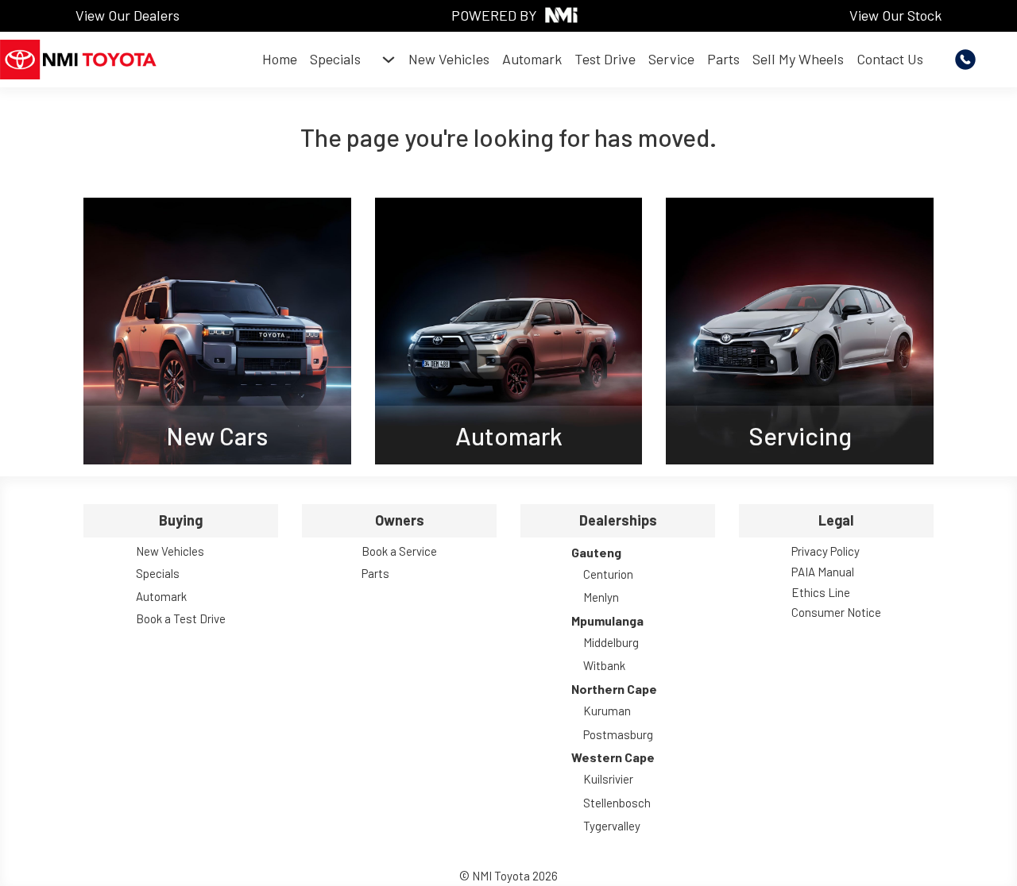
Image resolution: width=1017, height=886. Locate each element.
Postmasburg (618, 734)
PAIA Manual (822, 571)
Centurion (608, 574)
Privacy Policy (825, 551)
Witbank (604, 665)
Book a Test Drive (181, 618)
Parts (723, 58)
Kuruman (607, 710)
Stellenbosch (617, 802)
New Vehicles (448, 58)
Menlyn (601, 597)
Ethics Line (820, 592)
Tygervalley (611, 826)
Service (671, 58)
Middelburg (611, 642)
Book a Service (399, 551)
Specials (335, 58)
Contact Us (890, 58)
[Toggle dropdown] (388, 59)
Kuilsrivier (608, 779)
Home (279, 58)
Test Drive (605, 58)
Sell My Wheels (798, 58)
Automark (532, 58)
